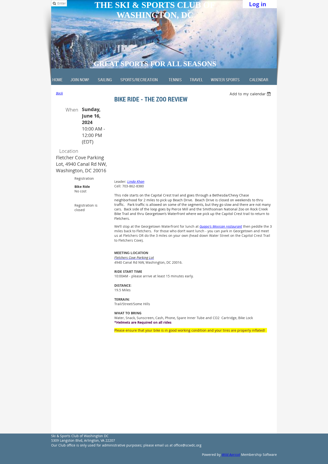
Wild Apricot (231, 454)
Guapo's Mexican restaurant (221, 226)
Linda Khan (135, 181)
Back (59, 93)
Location (68, 151)
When (72, 110)
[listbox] (251, 94)
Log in (257, 4)
